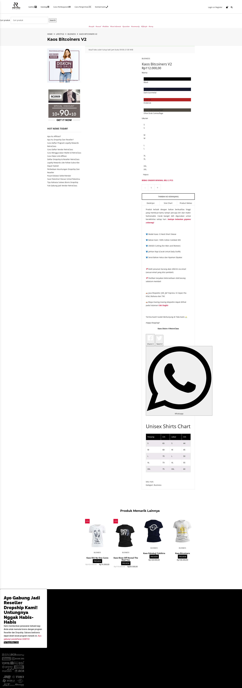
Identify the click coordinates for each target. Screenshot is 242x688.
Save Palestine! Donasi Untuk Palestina (63, 179)
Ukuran (145, 118)
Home (50, 34)
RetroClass (174, 328)
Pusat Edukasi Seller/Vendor (59, 176)
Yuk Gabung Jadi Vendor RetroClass (62, 185)
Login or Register (215, 7)
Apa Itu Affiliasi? (54, 136)
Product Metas (186, 203)
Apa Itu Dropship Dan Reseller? (60, 139)
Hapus (145, 174)
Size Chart (168, 203)
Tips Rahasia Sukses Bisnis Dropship (62, 182)
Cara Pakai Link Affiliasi (57, 156)
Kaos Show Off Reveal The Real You (126, 559)
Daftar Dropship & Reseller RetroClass (63, 159)
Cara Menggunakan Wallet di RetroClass (64, 153)
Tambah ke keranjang (168, 196)
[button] (11, 642)
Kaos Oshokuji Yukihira (154, 553)
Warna (144, 73)
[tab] (150, 203)
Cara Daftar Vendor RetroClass (60, 149)
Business (72, 34)
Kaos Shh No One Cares (97, 558)
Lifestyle (60, 34)
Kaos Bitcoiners (182, 553)
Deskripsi (151, 203)
